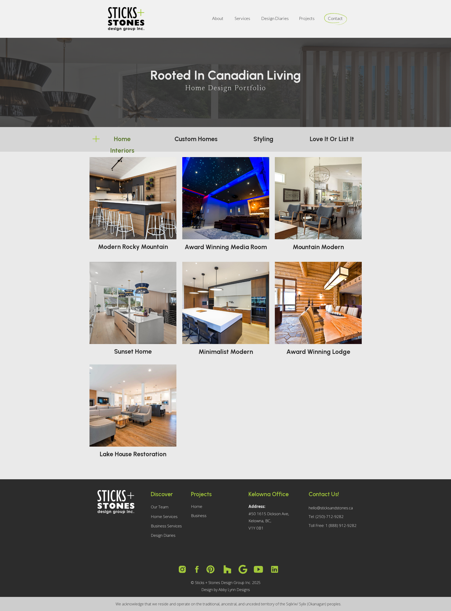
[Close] (439, 541)
